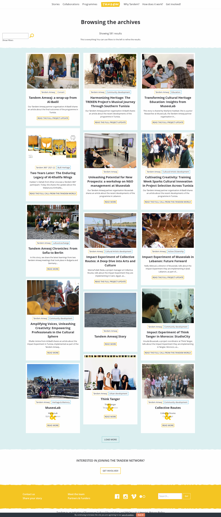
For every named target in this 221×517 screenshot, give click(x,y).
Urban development (118, 393)
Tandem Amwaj (48, 92)
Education (175, 92)
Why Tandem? (131, 4)
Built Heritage (64, 167)
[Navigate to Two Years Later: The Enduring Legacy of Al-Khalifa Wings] (53, 146)
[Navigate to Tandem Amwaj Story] (110, 310)
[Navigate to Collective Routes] (168, 382)
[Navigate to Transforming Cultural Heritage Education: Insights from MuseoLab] (168, 71)
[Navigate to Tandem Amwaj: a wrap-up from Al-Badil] (53, 71)
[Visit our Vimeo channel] (134, 495)
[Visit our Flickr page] (142, 495)
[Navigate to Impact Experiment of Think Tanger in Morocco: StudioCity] (168, 306)
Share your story (32, 498)
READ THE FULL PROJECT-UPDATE (53, 118)
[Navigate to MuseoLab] (53, 382)
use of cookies (128, 515)
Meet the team (76, 494)
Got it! (140, 515)
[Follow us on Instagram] (125, 495)
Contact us (29, 494)
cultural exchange (61, 243)
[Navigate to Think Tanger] (110, 373)
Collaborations (71, 4)
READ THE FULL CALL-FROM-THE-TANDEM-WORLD (53, 193)
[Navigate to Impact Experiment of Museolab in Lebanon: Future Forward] (168, 230)
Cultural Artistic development (176, 171)
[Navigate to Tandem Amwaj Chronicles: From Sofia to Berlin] (53, 222)
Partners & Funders (79, 498)
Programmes (89, 4)
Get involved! (173, 4)
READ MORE (110, 201)
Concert (60, 92)
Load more (110, 439)
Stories (56, 4)
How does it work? (152, 4)
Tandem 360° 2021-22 (45, 167)
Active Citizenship (176, 251)
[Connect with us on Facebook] (117, 495)
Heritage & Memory (61, 402)
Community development (118, 92)
